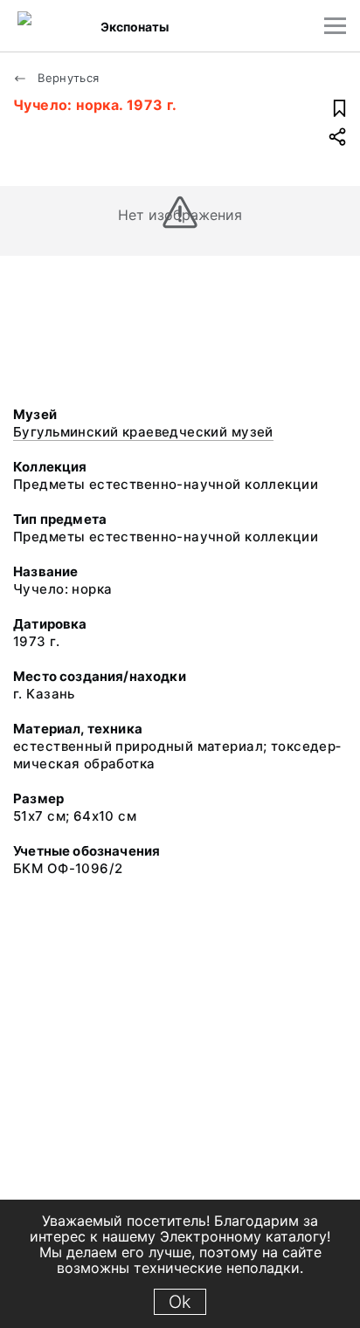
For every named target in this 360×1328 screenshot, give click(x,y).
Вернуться (67, 78)
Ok (180, 1301)
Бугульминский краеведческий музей (143, 431)
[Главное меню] (335, 26)
